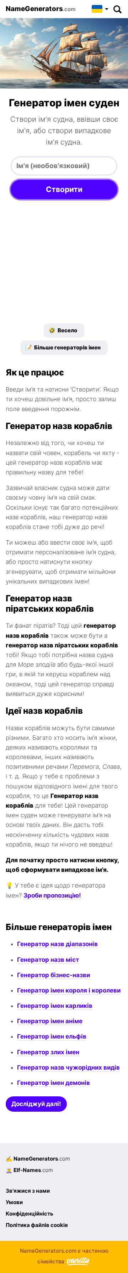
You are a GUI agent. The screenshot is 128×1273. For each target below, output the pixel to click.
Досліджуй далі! (36, 1103)
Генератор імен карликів (54, 1005)
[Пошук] (117, 9)
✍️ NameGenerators (38, 1158)
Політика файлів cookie (37, 1225)
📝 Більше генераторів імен (63, 347)
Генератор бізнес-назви (53, 975)
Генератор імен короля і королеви (69, 990)
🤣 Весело (63, 330)
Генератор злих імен (48, 1052)
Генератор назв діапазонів (57, 944)
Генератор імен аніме (49, 1021)
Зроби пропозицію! (52, 895)
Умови (14, 1202)
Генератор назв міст (48, 959)
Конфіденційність (29, 1213)
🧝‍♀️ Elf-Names (29, 1170)
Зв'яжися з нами (28, 1190)
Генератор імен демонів (53, 1082)
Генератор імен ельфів (51, 1036)
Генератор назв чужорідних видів (68, 1067)
